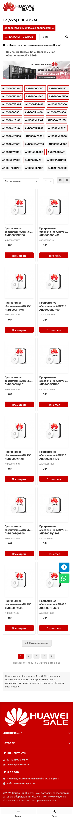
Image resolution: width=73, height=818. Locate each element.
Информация (12, 733)
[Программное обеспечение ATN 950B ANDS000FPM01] (19, 281)
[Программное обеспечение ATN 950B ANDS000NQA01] (19, 356)
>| (52, 656)
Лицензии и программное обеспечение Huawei (35, 45)
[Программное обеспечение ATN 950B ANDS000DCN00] (19, 207)
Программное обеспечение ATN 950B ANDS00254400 (53, 455)
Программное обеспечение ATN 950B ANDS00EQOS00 (19, 530)
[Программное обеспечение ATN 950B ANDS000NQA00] (53, 281)
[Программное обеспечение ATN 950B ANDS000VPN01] (19, 431)
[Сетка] (60, 180)
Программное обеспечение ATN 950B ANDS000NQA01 (19, 381)
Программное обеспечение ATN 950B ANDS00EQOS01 (53, 530)
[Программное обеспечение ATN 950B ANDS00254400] (53, 431)
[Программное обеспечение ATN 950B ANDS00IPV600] (19, 580)
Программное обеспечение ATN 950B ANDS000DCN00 (19, 232)
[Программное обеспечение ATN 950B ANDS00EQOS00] (19, 505)
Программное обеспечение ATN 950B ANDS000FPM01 (19, 306)
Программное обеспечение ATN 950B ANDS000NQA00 (53, 306)
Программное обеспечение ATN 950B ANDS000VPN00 (53, 381)
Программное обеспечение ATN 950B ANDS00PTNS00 (53, 605)
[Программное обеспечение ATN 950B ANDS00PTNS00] (53, 580)
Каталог (9, 743)
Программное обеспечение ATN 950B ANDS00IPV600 (19, 605)
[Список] (67, 180)
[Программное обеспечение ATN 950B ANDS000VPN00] (53, 356)
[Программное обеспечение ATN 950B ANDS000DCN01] (53, 207)
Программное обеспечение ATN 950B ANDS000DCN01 (53, 232)
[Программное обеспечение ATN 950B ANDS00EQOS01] (53, 505)
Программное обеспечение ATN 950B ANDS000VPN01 (19, 455)
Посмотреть (19, 255)
